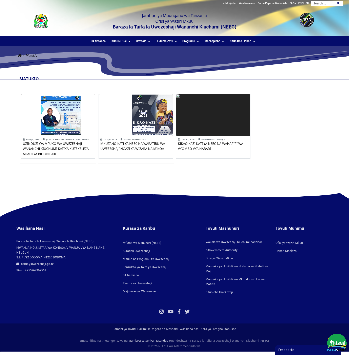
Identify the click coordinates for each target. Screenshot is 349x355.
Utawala (141, 41)
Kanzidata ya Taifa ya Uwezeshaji (145, 267)
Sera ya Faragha (212, 329)
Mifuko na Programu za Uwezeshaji (146, 259)
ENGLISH (303, 3)
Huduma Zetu (164, 41)
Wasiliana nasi (247, 3)
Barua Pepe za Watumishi (272, 3)
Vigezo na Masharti (165, 329)
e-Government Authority (222, 250)
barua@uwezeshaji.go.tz (37, 264)
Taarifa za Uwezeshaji (137, 283)
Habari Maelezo (286, 251)
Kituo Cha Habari (240, 41)
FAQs (293, 3)
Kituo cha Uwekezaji (219, 292)
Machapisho (212, 41)
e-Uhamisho (131, 275)
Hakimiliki (143, 329)
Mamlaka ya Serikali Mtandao (148, 340)
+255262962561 (35, 270)
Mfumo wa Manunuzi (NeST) (142, 243)
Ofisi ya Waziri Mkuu (219, 258)
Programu (188, 41)
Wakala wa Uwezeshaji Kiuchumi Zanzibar (234, 242)
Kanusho (230, 329)
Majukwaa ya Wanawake (139, 291)
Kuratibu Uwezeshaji (136, 251)
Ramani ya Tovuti (124, 329)
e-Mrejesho (229, 3)
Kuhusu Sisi (119, 41)
